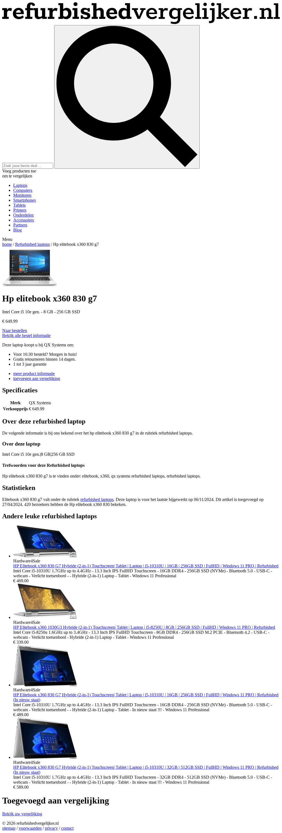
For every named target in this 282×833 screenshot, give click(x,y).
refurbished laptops (96, 499)
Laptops (20, 185)
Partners (20, 225)
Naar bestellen (14, 330)
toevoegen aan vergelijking (36, 378)
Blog (17, 230)
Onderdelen (23, 215)
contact (67, 828)
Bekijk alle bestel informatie (26, 335)
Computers (22, 190)
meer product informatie (34, 373)
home (7, 244)
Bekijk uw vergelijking (22, 814)
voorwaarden (30, 828)
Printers (19, 210)
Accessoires (23, 220)
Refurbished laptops (32, 244)
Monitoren (22, 195)
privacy (51, 828)
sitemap (8, 828)
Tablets (19, 205)
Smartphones (24, 200)
